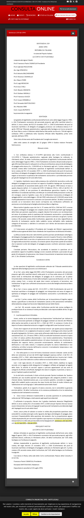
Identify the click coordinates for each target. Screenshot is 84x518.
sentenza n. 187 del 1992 (63, 421)
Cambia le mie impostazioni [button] (50, 514)
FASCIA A (28, 1)
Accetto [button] (26, 514)
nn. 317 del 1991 (20, 423)
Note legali (53, 499)
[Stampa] (73, 33)
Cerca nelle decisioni (69, 9)
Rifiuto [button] (35, 514)
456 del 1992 (32, 423)
